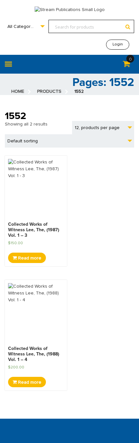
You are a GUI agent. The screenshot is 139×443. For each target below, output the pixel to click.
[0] (126, 65)
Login (117, 44)
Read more (29, 258)
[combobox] (26, 26)
